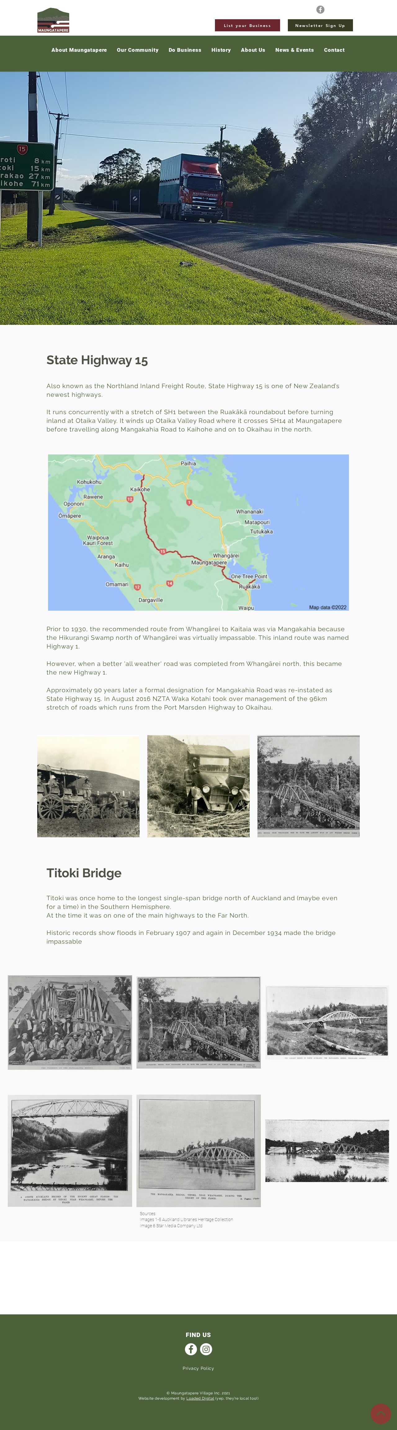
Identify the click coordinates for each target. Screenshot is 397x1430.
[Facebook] (320, 10)
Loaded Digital (200, 1398)
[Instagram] (206, 1349)
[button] (294, 50)
